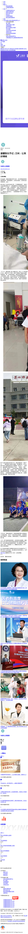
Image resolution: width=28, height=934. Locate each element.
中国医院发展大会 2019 (8, 904)
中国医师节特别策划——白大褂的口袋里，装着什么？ (14, 774)
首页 (4, 1)
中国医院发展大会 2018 (8, 905)
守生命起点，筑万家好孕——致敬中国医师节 (11, 783)
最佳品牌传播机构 (10, 17)
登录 (2, 45)
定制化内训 (6, 884)
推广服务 (5, 880)
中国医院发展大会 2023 (8, 901)
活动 (4, 8)
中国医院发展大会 (10, 10)
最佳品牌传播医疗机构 (8, 891)
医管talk (8, 14)
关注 (4, 3)
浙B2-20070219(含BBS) (6, 915)
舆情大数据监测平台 (8, 879)
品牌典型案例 (9, 16)
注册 (4, 45)
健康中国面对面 (10, 11)
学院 (4, 19)
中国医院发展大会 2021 (8, 902)
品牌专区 (5, 893)
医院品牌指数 (9, 6)
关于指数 (3, 41)
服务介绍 (5, 872)
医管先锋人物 (9, 13)
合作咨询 (5, 873)
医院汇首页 (4, 40)
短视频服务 (6, 881)
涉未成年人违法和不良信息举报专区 (16, 921)
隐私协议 (5, 875)
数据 (4, 4)
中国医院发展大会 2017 (8, 906)
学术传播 (5, 883)
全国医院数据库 (10, 7)
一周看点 (3, 753)
